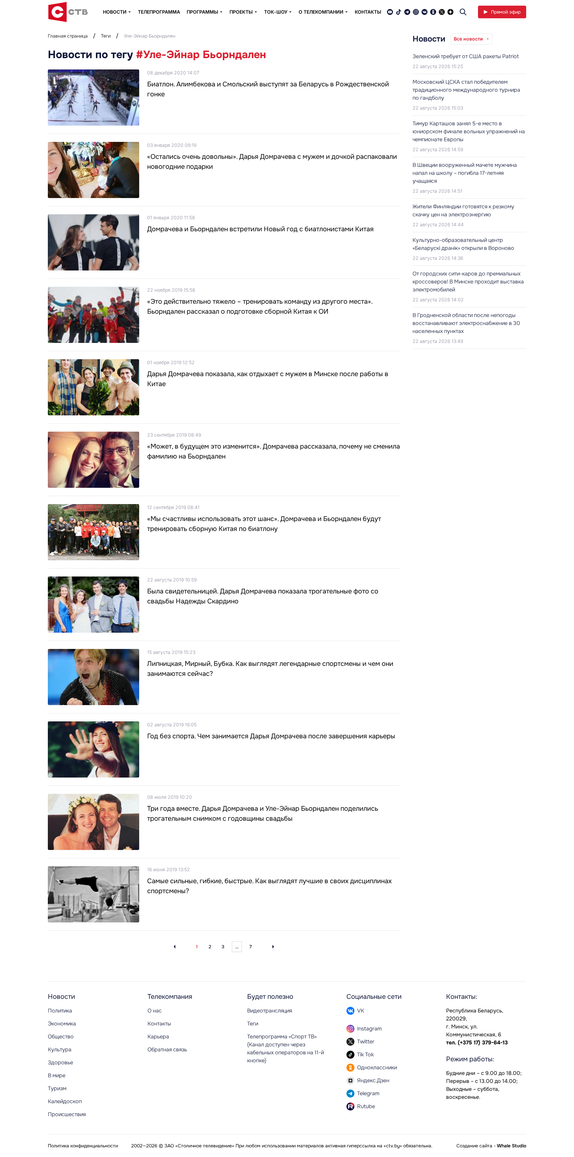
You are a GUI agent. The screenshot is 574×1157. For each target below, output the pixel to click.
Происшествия (67, 1114)
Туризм (57, 1088)
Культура (59, 1049)
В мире (56, 1075)
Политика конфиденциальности (83, 1146)
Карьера (158, 1036)
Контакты (368, 12)
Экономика (62, 1023)
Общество (61, 1036)
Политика (60, 1010)
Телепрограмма (159, 12)
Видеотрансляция (269, 1010)
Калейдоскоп (65, 1101)
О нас (154, 1010)
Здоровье (60, 1062)
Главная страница (68, 36)
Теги (106, 36)
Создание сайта (474, 1146)
